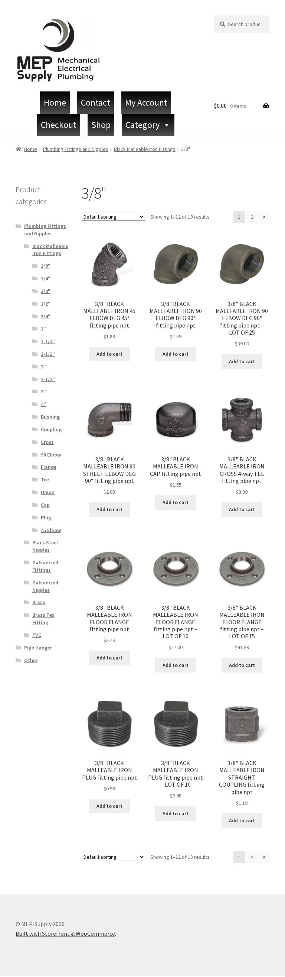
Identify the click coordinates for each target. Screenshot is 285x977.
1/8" (45, 265)
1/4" (45, 278)
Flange (48, 467)
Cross (47, 442)
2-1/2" (48, 379)
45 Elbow (51, 530)
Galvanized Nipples (45, 586)
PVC (36, 635)
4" (43, 404)
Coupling (51, 429)
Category (142, 124)
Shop (101, 124)
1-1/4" (48, 341)
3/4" (45, 316)
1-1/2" (48, 354)
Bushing (50, 416)
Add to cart (109, 354)
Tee (45, 479)
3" (43, 391)
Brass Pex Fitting (43, 619)
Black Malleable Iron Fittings (145, 149)
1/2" (45, 303)
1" (43, 328)
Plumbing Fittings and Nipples (75, 149)
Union (48, 492)
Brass (38, 602)
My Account (146, 102)
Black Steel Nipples (45, 546)
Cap (45, 505)
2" (43, 366)
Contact (95, 102)
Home (55, 102)
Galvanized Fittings (45, 566)
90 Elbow (51, 454)
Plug (46, 517)
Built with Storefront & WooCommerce (65, 933)
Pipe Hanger (38, 647)
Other (30, 660)
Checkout (58, 124)
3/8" (45, 291)
